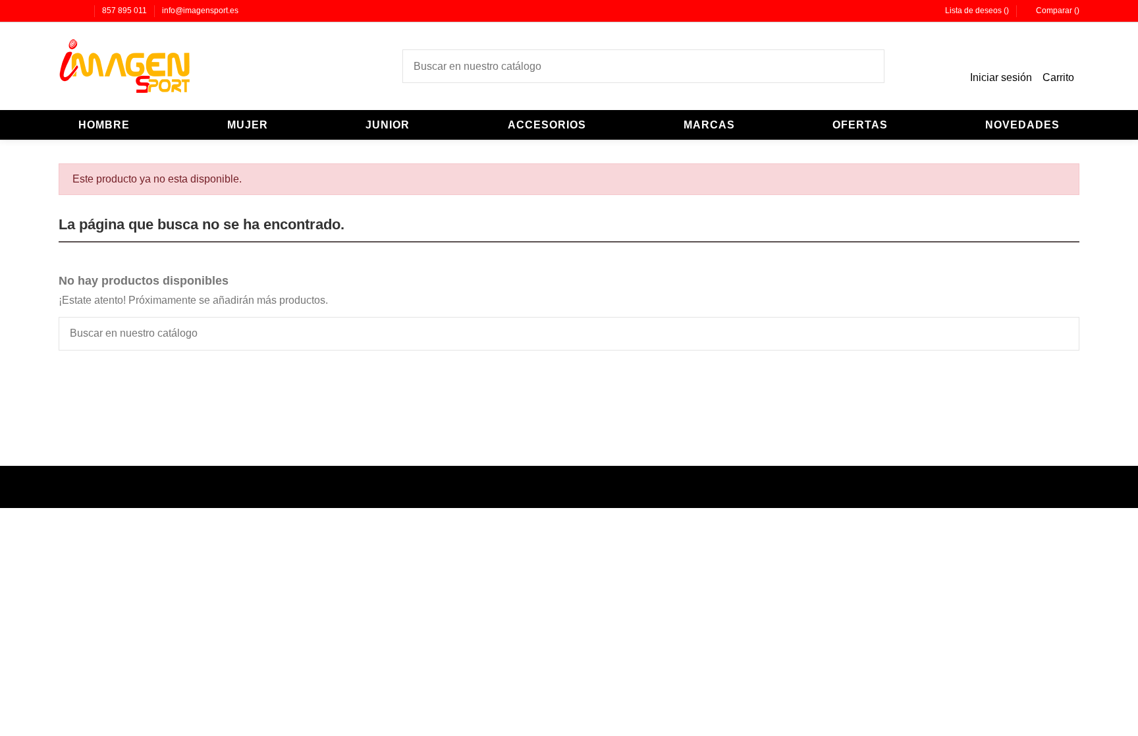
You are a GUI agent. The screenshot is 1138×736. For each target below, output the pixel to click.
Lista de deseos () (976, 10)
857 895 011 (125, 10)
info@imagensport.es (200, 10)
